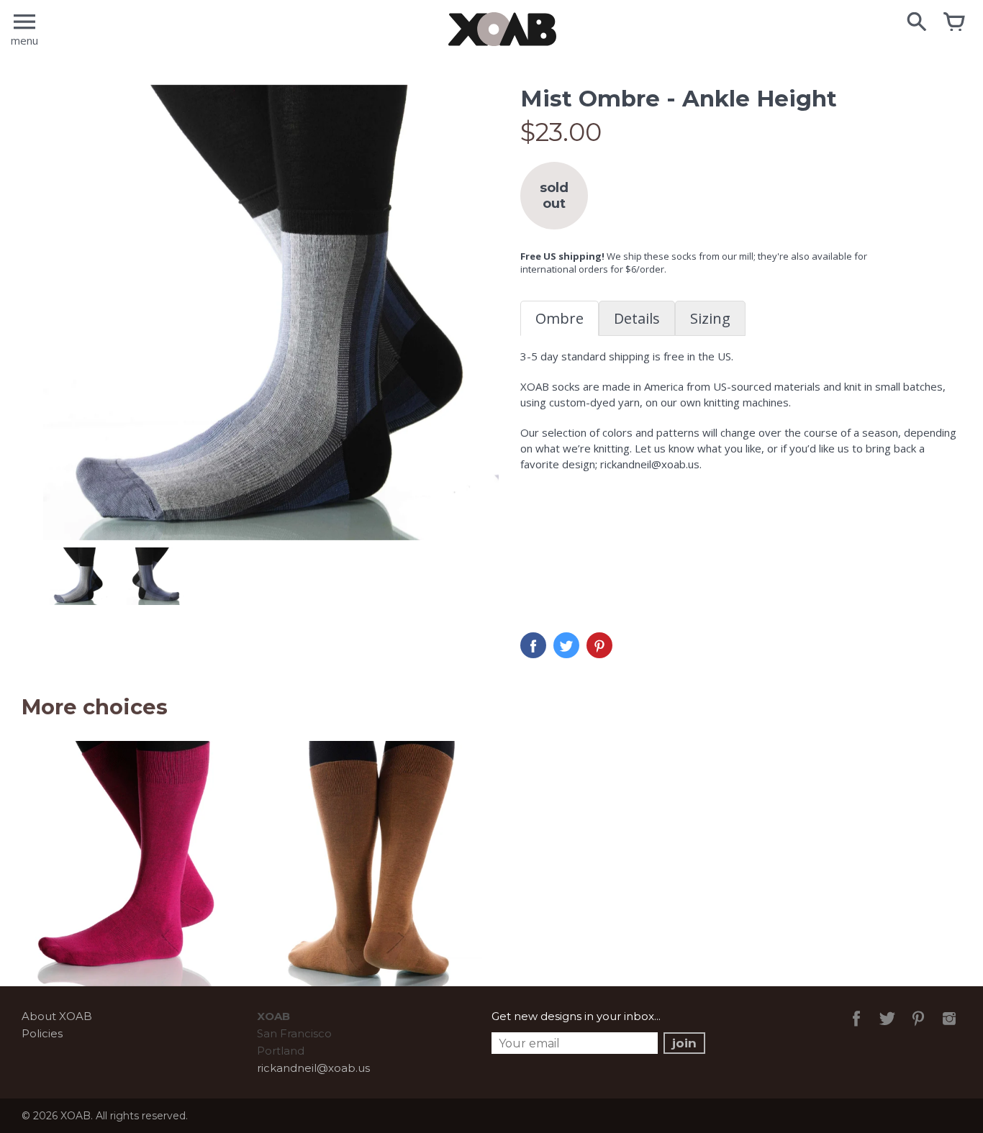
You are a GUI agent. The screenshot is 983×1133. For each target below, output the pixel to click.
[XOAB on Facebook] (856, 1028)
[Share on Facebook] (533, 645)
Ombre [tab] (559, 318)
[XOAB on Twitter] (887, 1028)
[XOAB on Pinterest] (918, 1028)
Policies (42, 1033)
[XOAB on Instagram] (949, 1028)
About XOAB (57, 1016)
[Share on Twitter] (566, 645)
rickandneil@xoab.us (313, 1068)
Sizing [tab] (710, 318)
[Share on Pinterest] (599, 645)
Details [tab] (637, 318)
